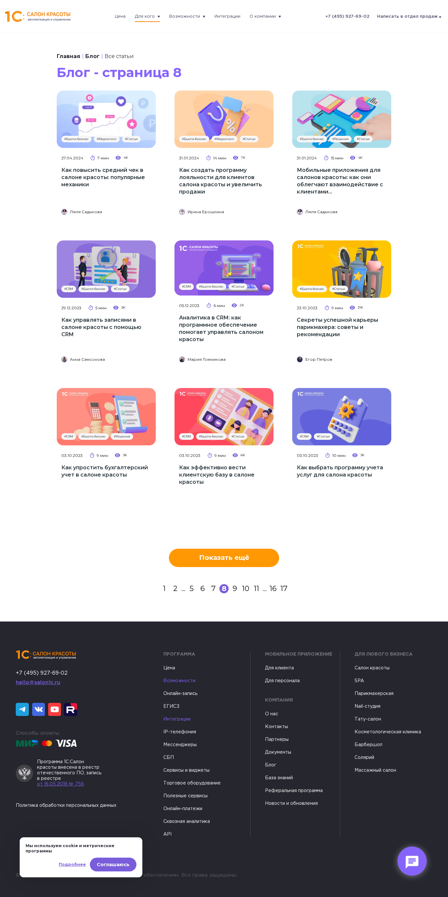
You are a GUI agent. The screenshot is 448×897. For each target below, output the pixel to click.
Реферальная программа (294, 791)
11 (256, 588)
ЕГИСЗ (171, 706)
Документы (278, 752)
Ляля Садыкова (86, 211)
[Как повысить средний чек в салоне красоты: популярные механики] (106, 119)
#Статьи (131, 139)
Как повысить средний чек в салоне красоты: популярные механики (103, 177)
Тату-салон (368, 719)
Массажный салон (375, 770)
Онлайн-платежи (182, 809)
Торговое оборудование (192, 783)
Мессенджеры (180, 745)
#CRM (68, 289)
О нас (271, 714)
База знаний (279, 778)
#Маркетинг (107, 139)
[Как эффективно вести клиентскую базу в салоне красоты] (224, 416)
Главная (68, 56)
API (167, 834)
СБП (168, 758)
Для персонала (282, 681)
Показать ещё (224, 557)
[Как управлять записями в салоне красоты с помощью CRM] (106, 269)
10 (245, 588)
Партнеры (277, 740)
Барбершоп (368, 745)
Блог (92, 56)
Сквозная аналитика (186, 822)
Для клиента (279, 668)
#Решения (340, 139)
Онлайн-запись (180, 694)
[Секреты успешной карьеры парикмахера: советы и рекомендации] (341, 269)
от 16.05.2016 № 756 (60, 784)
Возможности (184, 16)
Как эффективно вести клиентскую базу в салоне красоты (217, 474)
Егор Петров (318, 359)
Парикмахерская (374, 694)
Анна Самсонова (87, 359)
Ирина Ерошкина (206, 211)
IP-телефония (179, 732)
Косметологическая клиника (388, 732)
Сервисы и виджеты (186, 770)
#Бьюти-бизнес (76, 139)
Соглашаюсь (113, 864)
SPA (359, 681)
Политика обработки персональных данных (66, 805)
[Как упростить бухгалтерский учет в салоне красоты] (106, 416)
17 (283, 588)
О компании (263, 16)
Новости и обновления (291, 803)
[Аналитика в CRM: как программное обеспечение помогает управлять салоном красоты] (224, 268)
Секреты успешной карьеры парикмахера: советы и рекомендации (337, 327)
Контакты (276, 727)
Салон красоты (372, 668)
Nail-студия (367, 706)
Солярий (364, 758)
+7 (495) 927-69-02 (347, 16)
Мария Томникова (207, 359)
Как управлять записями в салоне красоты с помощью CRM (101, 327)
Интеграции (227, 16)
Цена (120, 16)
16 (273, 588)
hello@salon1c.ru (38, 682)
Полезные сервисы (185, 796)
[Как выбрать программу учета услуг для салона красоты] (341, 416)
